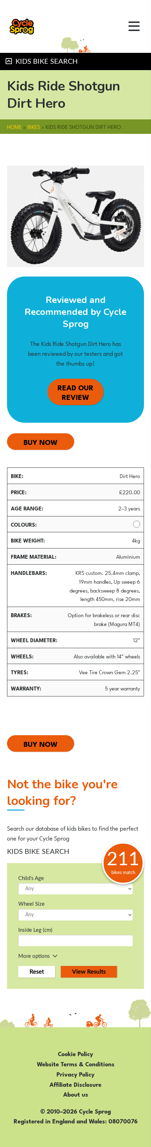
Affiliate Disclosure (75, 1084)
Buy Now (41, 441)
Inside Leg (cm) (35, 930)
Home (14, 126)
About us (75, 1094)
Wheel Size (31, 904)
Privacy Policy (75, 1074)
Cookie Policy (75, 1053)
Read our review (75, 392)
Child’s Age (31, 878)
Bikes (33, 126)
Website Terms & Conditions (75, 1063)
